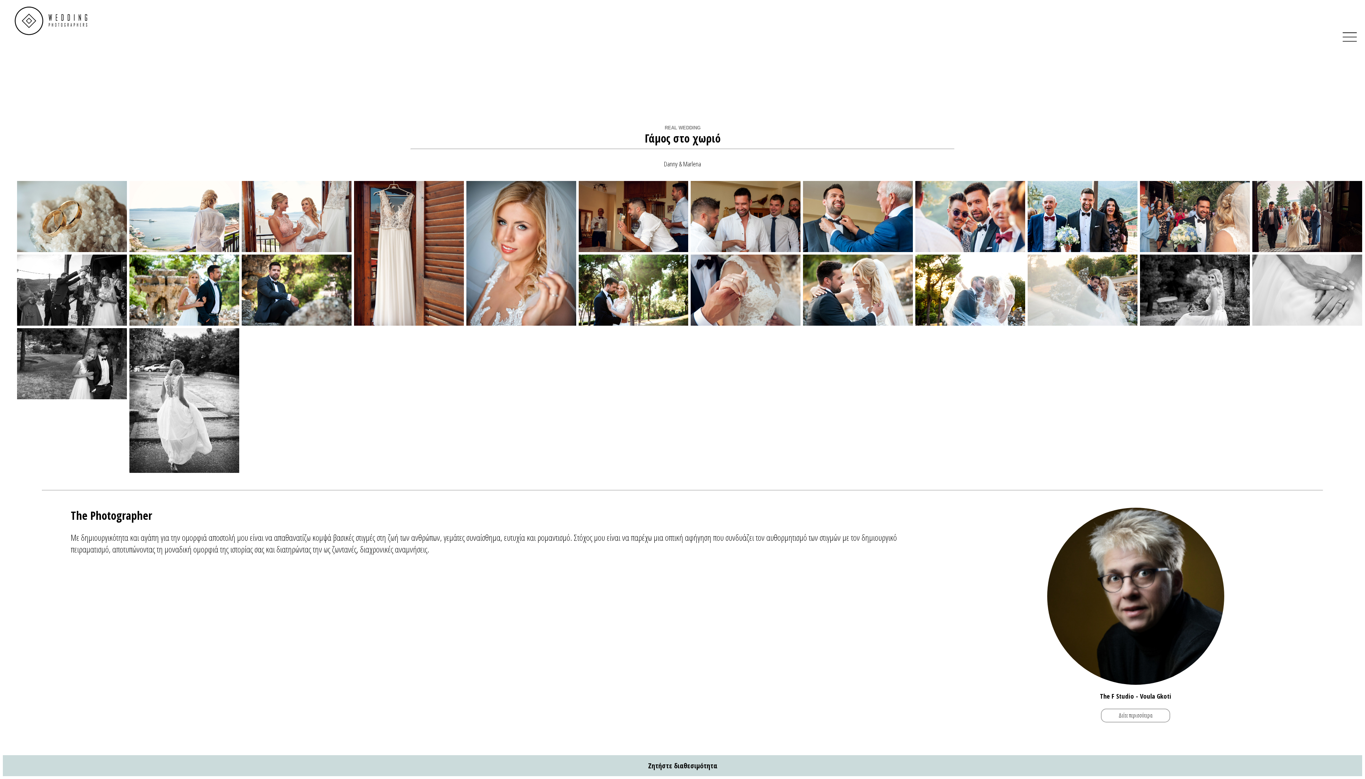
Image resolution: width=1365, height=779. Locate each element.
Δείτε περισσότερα (1135, 716)
